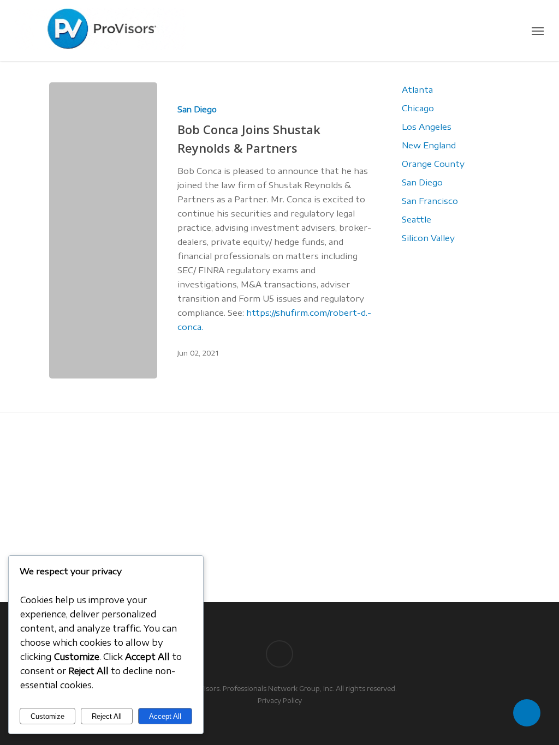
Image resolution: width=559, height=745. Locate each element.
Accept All (165, 716)
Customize (47, 716)
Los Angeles (426, 126)
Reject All (107, 716)
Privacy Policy (280, 700)
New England (429, 145)
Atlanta (417, 89)
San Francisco (430, 201)
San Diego (197, 109)
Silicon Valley (428, 238)
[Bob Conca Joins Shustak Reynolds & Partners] (103, 230)
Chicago (418, 108)
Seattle (416, 219)
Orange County (433, 164)
